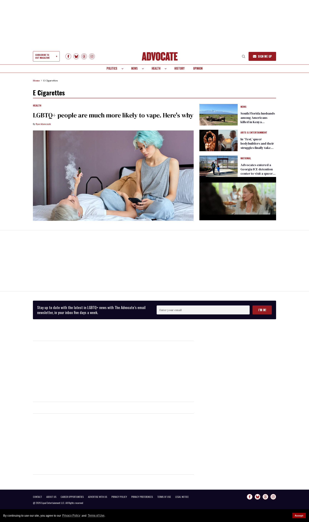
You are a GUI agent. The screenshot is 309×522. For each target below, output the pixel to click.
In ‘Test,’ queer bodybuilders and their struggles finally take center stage (257, 145)
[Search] (243, 56)
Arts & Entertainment (254, 132)
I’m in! (262, 310)
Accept (299, 515)
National (246, 158)
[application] (237, 198)
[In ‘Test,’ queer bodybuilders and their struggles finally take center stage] (218, 140)
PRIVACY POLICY (119, 497)
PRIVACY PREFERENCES (142, 497)
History (179, 68)
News (134, 68)
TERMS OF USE (164, 497)
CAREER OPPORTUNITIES (72, 497)
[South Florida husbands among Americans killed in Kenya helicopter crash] (218, 114)
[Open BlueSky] (76, 56)
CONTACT (37, 497)
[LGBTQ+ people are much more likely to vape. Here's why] (113, 175)
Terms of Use (96, 515)
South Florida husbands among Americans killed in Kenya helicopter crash (258, 119)
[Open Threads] (84, 56)
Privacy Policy (71, 515)
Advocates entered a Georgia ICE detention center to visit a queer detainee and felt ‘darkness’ (257, 173)
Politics (112, 68)
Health (156, 68)
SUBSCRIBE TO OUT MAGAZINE (42, 56)
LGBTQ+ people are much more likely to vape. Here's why (113, 115)
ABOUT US (51, 497)
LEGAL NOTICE (182, 497)
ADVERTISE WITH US (97, 497)
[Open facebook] (68, 56)
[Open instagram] (92, 56)
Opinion (198, 68)
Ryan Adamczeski (43, 123)
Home (36, 80)
